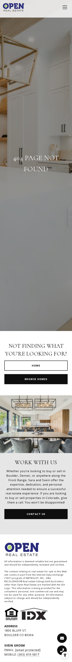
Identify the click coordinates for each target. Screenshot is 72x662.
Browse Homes (36, 379)
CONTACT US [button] (36, 514)
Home (36, 365)
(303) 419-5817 (28, 654)
